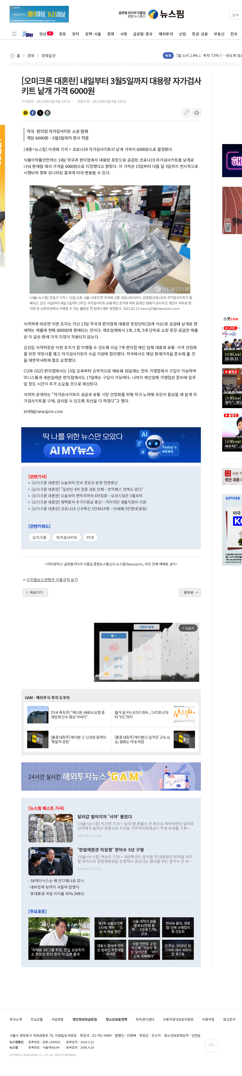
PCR (90, 537)
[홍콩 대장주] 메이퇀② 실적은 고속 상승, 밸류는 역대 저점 (142, 739)
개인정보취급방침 (84, 1019)
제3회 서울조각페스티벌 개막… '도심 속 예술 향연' (110, 927)
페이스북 (33, 113)
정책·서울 (93, 34)
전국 (234, 34)
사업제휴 (57, 1019)
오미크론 (39, 537)
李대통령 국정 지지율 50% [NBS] (57, 893)
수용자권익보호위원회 (178, 1019)
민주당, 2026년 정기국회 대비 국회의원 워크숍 (178, 949)
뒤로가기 (36, 592)
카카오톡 (25, 113)
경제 (110, 34)
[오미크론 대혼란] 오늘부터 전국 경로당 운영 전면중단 (75, 482)
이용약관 (208, 1019)
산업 (182, 34)
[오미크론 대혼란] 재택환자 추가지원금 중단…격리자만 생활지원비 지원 (89, 501)
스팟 (230, 318)
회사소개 (15, 1019)
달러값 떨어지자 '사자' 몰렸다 (105, 816)
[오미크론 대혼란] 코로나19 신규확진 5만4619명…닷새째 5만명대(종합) (89, 508)
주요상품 (36, 1019)
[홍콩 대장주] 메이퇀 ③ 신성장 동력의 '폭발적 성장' (78, 739)
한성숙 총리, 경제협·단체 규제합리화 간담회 (178, 927)
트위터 (40, 113)
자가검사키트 (66, 537)
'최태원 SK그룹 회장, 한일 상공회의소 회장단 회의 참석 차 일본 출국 (58, 952)
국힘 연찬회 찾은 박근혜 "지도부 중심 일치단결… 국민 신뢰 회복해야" (144, 949)
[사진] (50, 827)
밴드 (47, 113)
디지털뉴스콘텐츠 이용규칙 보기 (52, 579)
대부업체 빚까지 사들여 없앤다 (54, 886)
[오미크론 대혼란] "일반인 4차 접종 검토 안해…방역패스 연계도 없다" (87, 489)
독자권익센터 (145, 1019)
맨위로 (189, 592)
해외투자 (166, 34)
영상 (42, 34)
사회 (123, 34)
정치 (75, 34)
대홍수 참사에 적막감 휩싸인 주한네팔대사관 (110, 949)
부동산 (219, 34)
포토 (62, 34)
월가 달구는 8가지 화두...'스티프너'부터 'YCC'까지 (142, 714)
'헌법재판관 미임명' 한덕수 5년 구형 (111, 849)
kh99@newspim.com (43, 411)
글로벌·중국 (143, 34)
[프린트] (196, 113)
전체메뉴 (14, 33)
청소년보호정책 (116, 1019)
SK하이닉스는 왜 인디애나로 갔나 (57, 880)
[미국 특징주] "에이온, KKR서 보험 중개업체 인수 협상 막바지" (78, 714)
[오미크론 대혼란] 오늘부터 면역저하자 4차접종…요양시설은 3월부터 (87, 495)
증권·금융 (200, 34)
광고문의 (229, 1019)
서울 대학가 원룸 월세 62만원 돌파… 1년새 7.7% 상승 (144, 927)
